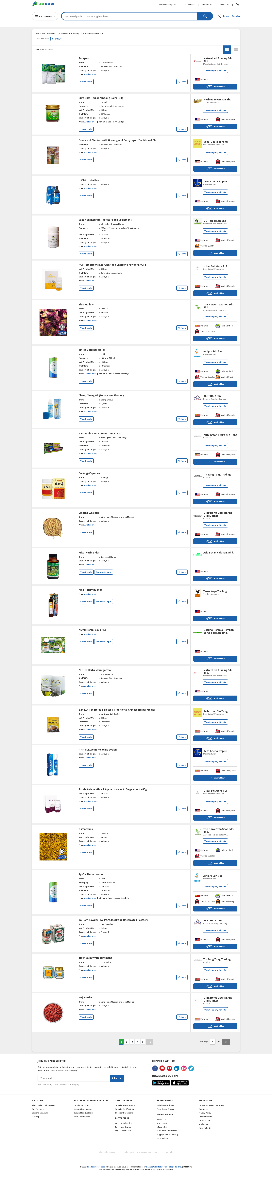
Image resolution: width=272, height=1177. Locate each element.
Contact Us (203, 1109)
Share (183, 81)
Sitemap (35, 1116)
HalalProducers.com (107, 1152)
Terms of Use (204, 1120)
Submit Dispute (205, 1116)
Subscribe (116, 1078)
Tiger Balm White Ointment (95, 958)
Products (51, 33)
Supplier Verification (124, 1109)
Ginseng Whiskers (89, 512)
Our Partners (37, 1109)
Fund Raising (162, 1138)
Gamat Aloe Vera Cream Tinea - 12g (100, 433)
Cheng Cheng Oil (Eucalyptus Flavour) (101, 395)
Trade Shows (189, 4)
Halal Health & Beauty (69, 33)
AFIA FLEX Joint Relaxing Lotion (98, 749)
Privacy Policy (204, 1113)
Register (236, 16)
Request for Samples (83, 1109)
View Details (86, 81)
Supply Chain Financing (167, 1134)
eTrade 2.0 (161, 1127)
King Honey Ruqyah (91, 589)
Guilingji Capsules (89, 473)
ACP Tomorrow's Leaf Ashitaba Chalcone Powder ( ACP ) (112, 264)
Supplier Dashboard (124, 1113)
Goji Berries (85, 997)
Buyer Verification (123, 1127)
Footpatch (85, 58)
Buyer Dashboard (123, 1130)
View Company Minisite (215, 70)
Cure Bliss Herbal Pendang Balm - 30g (101, 98)
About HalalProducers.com (44, 1105)
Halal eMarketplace (167, 4)
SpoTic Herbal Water (91, 874)
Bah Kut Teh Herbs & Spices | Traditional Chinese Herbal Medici (117, 709)
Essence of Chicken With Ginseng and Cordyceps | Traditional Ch (117, 140)
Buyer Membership (123, 1123)
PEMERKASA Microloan (167, 1130)
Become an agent (40, 1113)
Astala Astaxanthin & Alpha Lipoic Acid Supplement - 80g (113, 789)
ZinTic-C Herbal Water (92, 349)
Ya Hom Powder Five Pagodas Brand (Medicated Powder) (113, 920)
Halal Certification (82, 1116)
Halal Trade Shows (165, 1105)
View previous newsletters (63, 1070)
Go (226, 1041)
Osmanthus (86, 829)
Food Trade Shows (165, 1109)
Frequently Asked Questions (211, 1105)
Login (226, 16)
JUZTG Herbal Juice (90, 180)
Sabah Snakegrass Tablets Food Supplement (105, 219)
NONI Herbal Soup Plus (92, 629)
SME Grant (161, 1119)
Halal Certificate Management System (141, 1152)
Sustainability (204, 1128)
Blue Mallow (86, 304)
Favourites (224, 4)
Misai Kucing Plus (89, 552)
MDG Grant (162, 1123)
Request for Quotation (84, 1113)
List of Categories (81, 1105)
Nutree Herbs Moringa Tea (95, 670)
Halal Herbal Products (93, 33)
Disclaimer (203, 1124)
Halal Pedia (207, 4)
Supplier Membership (125, 1105)
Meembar (170, 1152)
